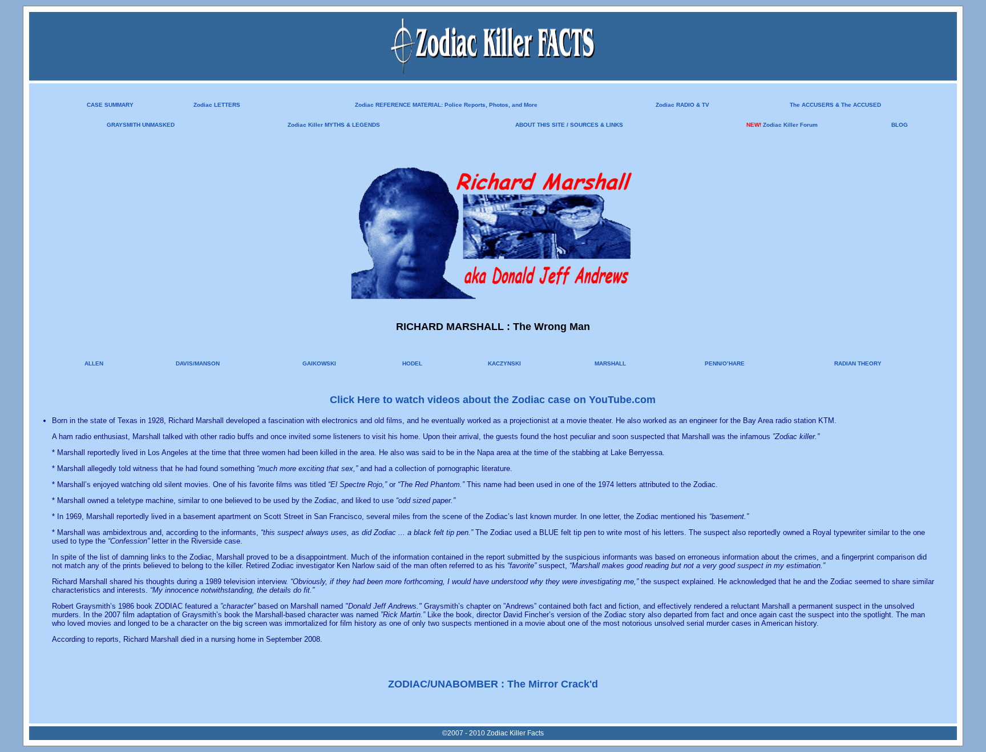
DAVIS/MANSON (198, 363)
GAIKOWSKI (319, 363)
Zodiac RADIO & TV (682, 105)
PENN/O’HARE (725, 363)
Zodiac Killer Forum (790, 125)
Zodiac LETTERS (216, 105)
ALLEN (93, 363)
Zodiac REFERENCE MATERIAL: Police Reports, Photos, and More (446, 105)
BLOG (899, 125)
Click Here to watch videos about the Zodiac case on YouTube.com (493, 399)
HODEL (412, 363)
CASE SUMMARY (110, 105)
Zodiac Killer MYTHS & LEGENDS (334, 125)
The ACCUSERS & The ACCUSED (835, 105)
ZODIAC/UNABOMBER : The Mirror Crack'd (493, 684)
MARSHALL (610, 363)
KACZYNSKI (504, 363)
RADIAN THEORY (858, 363)
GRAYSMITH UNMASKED (141, 125)
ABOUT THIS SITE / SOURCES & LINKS (569, 125)
